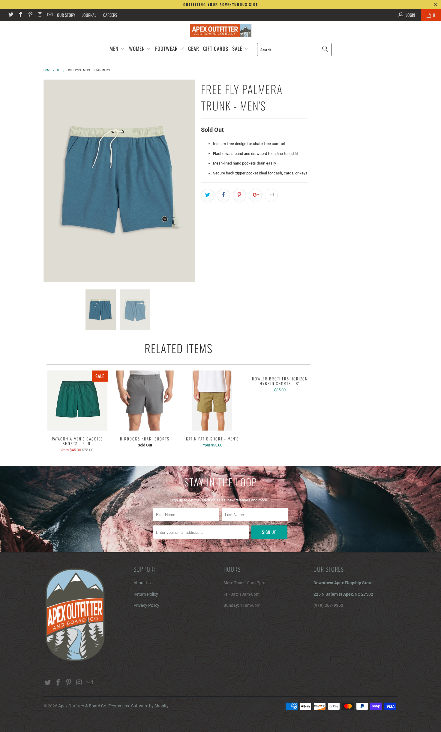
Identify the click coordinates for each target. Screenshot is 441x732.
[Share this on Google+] (255, 195)
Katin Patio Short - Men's (212, 401)
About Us (142, 582)
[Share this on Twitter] (207, 195)
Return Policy (146, 594)
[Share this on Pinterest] (239, 195)
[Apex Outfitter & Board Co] (220, 30)
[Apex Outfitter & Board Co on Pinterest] (30, 15)
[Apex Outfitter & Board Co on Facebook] (20, 15)
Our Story (66, 15)
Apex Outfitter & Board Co (82, 705)
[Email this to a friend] (271, 195)
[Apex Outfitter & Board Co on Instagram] (40, 15)
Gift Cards (215, 48)
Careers (110, 15)
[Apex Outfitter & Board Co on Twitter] (11, 15)
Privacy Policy (146, 605)
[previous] (51, 181)
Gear (193, 48)
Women (137, 48)
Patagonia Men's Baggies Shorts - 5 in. (77, 401)
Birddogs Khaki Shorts (145, 401)
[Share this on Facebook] (223, 195)
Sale (238, 48)
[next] (186, 181)
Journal (89, 15)
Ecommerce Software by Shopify (138, 705)
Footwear (166, 48)
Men (114, 48)
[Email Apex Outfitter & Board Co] (49, 15)
